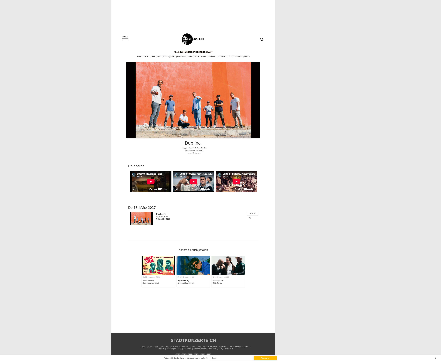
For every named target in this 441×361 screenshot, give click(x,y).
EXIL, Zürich (217, 283)
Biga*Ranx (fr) (183, 281)
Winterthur (238, 56)
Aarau (139, 56)
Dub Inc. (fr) (161, 214)
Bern (159, 56)
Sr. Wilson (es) (148, 281)
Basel (153, 56)
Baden (146, 56)
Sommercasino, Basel (151, 283)
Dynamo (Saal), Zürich (186, 283)
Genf (173, 56)
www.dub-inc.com (194, 153)
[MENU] (125, 40)
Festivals (161, 349)
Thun (230, 56)
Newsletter (187, 349)
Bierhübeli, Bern (162, 217)
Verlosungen (171, 349)
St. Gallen (222, 56)
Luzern (190, 56)
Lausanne (181, 56)
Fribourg (166, 56)
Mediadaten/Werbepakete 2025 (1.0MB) (208, 349)
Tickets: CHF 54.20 (163, 219)
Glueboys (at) (218, 281)
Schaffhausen (200, 56)
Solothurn (212, 56)
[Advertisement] (193, 308)
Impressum (229, 349)
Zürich (247, 56)
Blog (179, 349)
